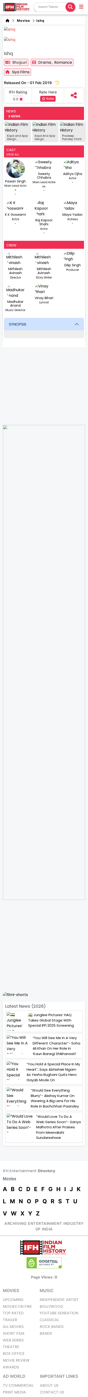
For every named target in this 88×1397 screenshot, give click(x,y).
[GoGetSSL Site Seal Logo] (44, 1263)
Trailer (10, 1320)
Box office (14, 1353)
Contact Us (52, 1392)
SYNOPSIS (17, 324)
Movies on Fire (17, 1306)
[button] (81, 7)
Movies (22, 20)
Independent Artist (59, 1299)
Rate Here (48, 92)
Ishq (39, 20)
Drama (45, 62)
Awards (11, 1367)
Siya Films (21, 72)
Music (47, 1290)
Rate (50, 98)
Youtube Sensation (59, 1313)
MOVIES (11, 1290)
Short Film (13, 1333)
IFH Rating (18, 92)
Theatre (11, 1346)
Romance (63, 62)
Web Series (13, 1340)
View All (12, 154)
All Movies (13, 1326)
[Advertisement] (44, 946)
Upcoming (13, 1299)
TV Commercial (18, 1385)
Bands (46, 1333)
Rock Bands (52, 1326)
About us (49, 1385)
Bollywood (51, 1306)
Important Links (59, 1376)
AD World (14, 1376)
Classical (49, 1320)
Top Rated (13, 1313)
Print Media (14, 1392)
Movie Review (16, 1360)
